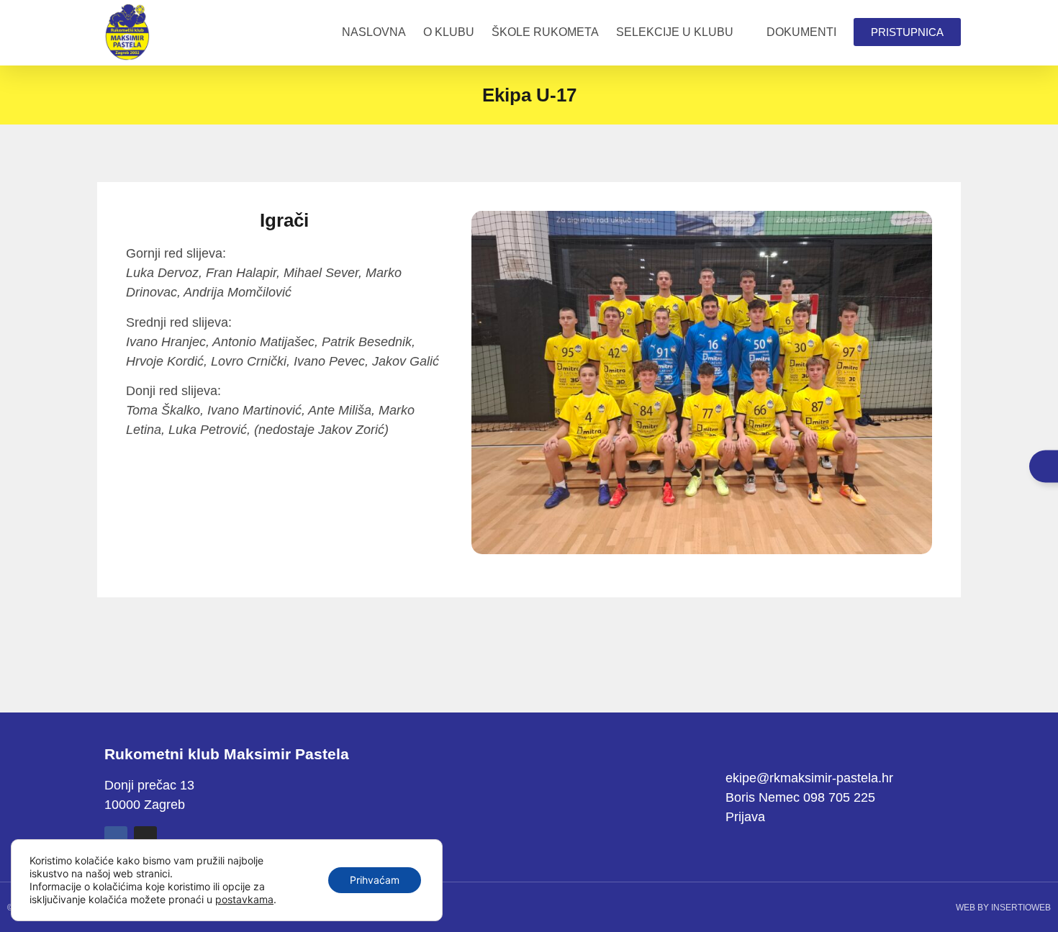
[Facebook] (115, 837)
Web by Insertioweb (1003, 907)
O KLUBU (448, 32)
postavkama (244, 899)
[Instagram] (145, 837)
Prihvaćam (374, 880)
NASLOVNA (374, 32)
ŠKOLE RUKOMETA (545, 32)
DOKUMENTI (801, 32)
